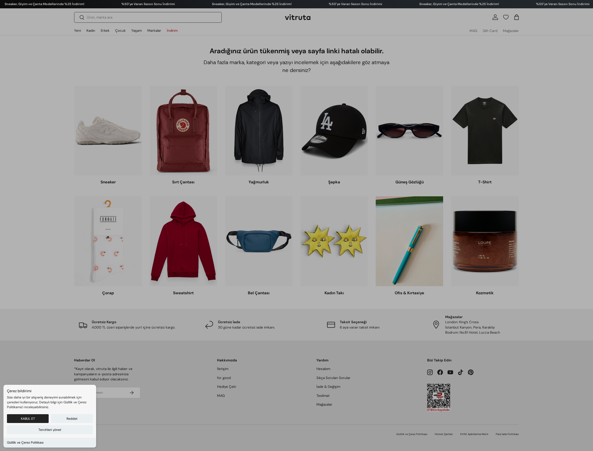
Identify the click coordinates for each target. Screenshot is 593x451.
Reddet (71, 419)
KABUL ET (28, 419)
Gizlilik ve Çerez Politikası (25, 442)
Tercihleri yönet (49, 430)
